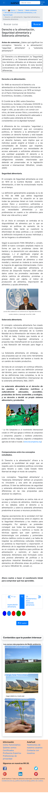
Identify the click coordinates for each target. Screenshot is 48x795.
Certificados (8, 750)
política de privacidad (22, 781)
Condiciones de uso (8, 781)
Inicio (4, 10)
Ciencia (20, 10)
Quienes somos (9, 747)
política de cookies (37, 781)
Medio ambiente (31, 10)
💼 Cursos (11, 10)
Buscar (37, 24)
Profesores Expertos (12, 753)
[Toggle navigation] (4, 2)
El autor (23, 623)
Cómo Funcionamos (11, 745)
